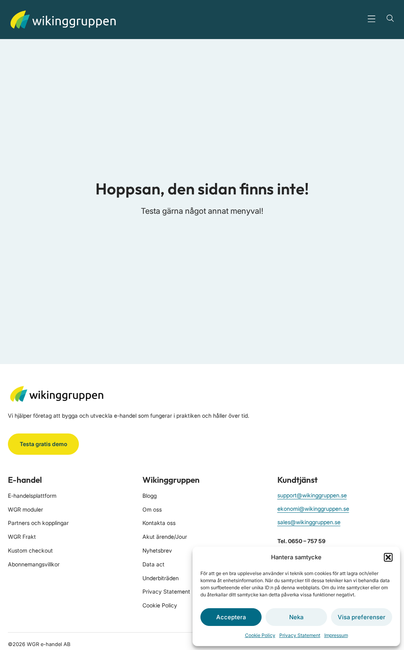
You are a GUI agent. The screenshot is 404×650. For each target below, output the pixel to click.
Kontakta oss (159, 522)
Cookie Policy (260, 635)
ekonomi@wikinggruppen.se (313, 508)
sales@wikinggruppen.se (308, 522)
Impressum (336, 635)
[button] (388, 557)
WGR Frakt (22, 536)
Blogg (149, 495)
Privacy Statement (299, 635)
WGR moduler (25, 509)
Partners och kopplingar (38, 522)
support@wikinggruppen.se (312, 495)
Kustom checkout (30, 550)
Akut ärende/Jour (164, 536)
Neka (296, 617)
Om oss (152, 509)
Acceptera (231, 617)
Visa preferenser (361, 617)
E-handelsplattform (32, 495)
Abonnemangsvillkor (34, 564)
